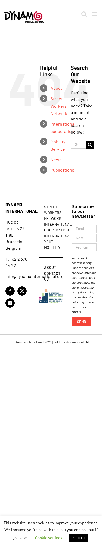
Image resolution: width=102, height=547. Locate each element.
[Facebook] (10, 291)
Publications (62, 169)
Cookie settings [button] (48, 537)
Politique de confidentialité (72, 342)
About (56, 88)
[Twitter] (22, 291)
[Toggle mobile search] (84, 14)
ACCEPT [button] (78, 538)
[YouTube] (10, 303)
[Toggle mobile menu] (95, 14)
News (56, 159)
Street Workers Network (59, 106)
